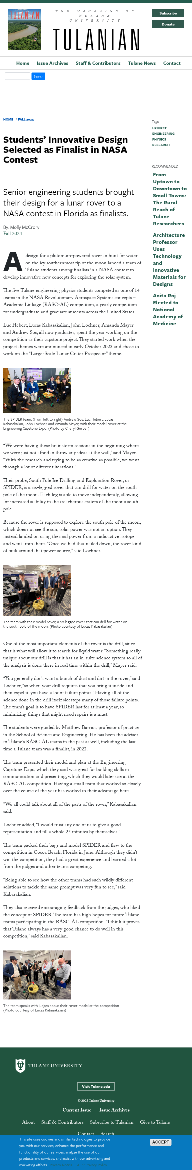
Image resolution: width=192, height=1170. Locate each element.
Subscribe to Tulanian (112, 1123)
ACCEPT (160, 1142)
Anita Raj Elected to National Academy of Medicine (168, 309)
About (28, 1123)
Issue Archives (52, 63)
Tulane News (142, 63)
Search (107, 1134)
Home (22, 63)
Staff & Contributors (98, 63)
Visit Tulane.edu (96, 1086)
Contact (172, 63)
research (161, 144)
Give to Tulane (155, 1123)
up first (159, 128)
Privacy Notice (61, 1164)
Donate (168, 24)
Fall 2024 (26, 119)
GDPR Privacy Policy (91, 1164)
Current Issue (76, 1110)
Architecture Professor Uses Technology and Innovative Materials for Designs (169, 259)
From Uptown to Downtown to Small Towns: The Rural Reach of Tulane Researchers (170, 199)
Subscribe (168, 13)
